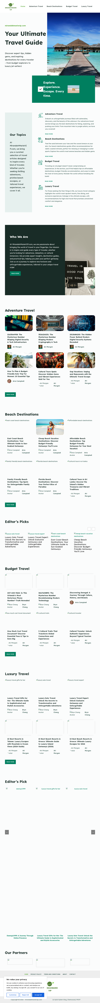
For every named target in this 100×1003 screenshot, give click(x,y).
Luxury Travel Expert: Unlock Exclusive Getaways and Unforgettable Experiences (15, 542)
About (65, 974)
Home (23, 6)
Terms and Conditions (52, 974)
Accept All (38, 995)
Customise (12, 995)
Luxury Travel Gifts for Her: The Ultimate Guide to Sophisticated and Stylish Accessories (20, 938)
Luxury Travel (86, 6)
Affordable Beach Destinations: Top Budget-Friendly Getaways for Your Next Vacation (83, 544)
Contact (72, 974)
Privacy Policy (36, 974)
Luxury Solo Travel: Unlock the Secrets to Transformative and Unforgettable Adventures (49, 938)
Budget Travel (71, 6)
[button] (93, 529)
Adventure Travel (36, 6)
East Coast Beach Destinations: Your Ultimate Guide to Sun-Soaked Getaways (36, 544)
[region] (25, 987)
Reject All (25, 995)
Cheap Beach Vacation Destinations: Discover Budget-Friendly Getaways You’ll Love (60, 546)
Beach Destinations (54, 6)
